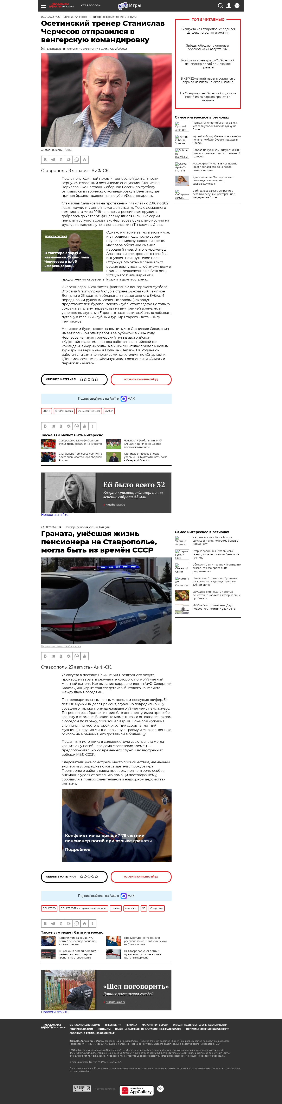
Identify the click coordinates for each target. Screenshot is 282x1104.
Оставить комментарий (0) (141, 379)
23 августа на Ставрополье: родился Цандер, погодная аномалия (208, 30)
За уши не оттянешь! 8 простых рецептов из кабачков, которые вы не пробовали (217, 595)
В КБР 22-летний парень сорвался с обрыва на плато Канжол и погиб (208, 80)
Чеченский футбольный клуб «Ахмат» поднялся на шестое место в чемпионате (143, 444)
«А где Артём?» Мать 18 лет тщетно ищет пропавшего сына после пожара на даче (215, 167)
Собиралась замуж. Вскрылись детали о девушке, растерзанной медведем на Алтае (214, 194)
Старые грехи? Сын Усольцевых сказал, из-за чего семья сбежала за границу (216, 554)
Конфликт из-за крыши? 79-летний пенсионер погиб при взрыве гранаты (208, 64)
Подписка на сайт (81, 1029)
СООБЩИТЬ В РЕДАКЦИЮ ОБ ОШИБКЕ (92, 1033)
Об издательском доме (85, 1025)
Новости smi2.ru (55, 515)
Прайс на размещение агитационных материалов (148, 1029)
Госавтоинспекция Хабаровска (61, 646)
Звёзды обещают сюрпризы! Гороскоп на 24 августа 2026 (208, 47)
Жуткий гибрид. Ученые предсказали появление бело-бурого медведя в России (217, 139)
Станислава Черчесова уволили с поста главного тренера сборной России (80, 457)
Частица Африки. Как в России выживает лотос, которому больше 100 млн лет (215, 541)
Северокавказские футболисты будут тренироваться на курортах (80, 442)
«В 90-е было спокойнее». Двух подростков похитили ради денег (214, 607)
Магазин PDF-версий (155, 1025)
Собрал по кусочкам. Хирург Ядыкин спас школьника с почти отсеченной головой (217, 153)
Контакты (104, 1029)
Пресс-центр (113, 1025)
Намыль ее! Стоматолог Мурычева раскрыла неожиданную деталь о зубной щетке (215, 581)
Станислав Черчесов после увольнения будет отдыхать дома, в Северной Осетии (146, 457)
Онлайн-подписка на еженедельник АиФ (200, 1025)
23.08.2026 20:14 (51, 527)
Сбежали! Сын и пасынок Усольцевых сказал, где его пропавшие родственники (217, 568)
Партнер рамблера (105, 1089)
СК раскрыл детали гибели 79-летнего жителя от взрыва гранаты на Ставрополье (78, 954)
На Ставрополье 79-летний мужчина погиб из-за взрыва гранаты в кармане (208, 97)
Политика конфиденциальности (207, 1029)
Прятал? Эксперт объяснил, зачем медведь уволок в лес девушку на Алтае (215, 126)
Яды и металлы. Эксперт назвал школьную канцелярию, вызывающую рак (213, 180)
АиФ (69, 149)
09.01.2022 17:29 (50, 16)
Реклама (131, 1025)
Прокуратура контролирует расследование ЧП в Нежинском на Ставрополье (145, 941)
